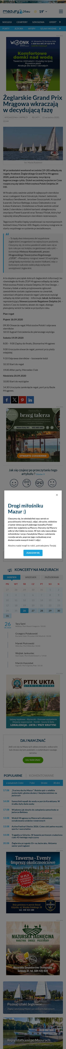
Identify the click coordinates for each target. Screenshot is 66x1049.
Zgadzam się (33, 553)
